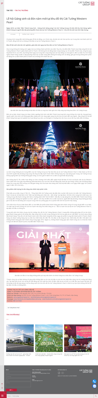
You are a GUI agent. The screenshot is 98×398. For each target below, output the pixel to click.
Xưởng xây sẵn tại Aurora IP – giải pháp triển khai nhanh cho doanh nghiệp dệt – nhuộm (18, 354)
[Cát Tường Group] (2, 396)
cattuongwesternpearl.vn (21, 297)
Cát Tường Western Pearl (13, 307)
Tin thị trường (21, 10)
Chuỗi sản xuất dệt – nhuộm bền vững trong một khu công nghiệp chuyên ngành (48, 354)
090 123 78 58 (17, 301)
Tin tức (9, 396)
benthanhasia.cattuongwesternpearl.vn (43, 297)
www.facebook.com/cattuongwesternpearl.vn (56, 299)
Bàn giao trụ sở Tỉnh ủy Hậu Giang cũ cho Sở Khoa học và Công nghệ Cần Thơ (76, 354)
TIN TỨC (9, 10)
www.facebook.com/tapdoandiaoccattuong (27, 299)
